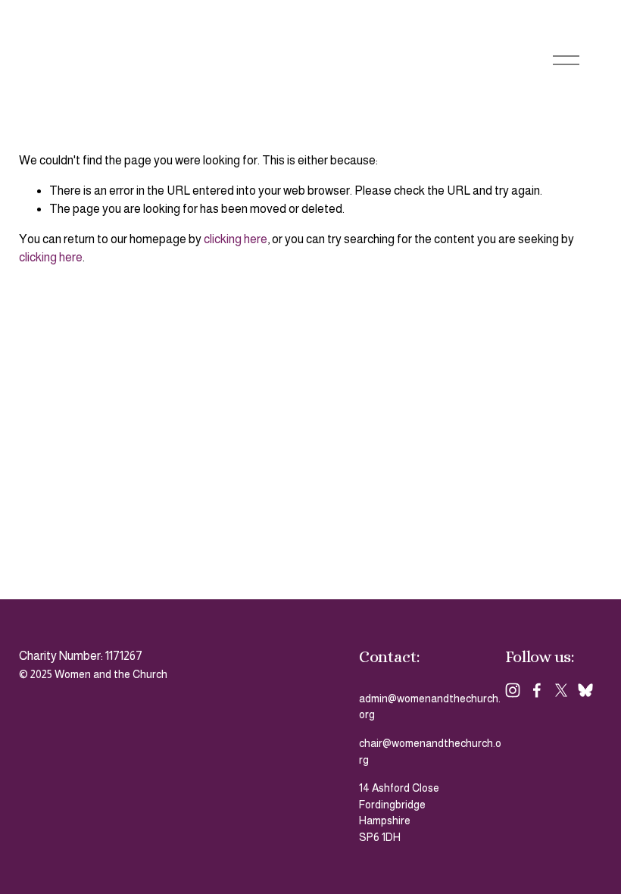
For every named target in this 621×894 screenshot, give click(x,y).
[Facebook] (537, 690)
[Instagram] (512, 690)
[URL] (585, 690)
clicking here (235, 239)
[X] (561, 690)
